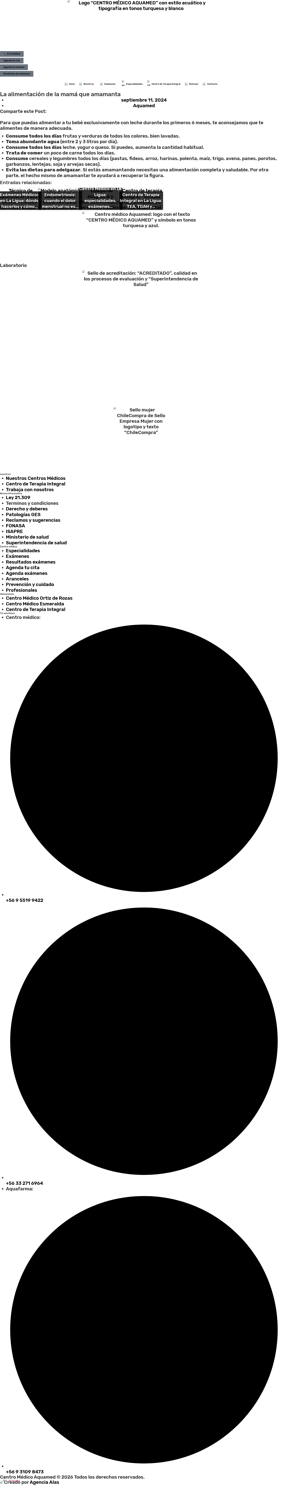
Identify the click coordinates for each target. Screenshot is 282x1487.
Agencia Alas (44, 1482)
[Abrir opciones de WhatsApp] (13, 1481)
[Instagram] (141, 470)
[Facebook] (141, 464)
